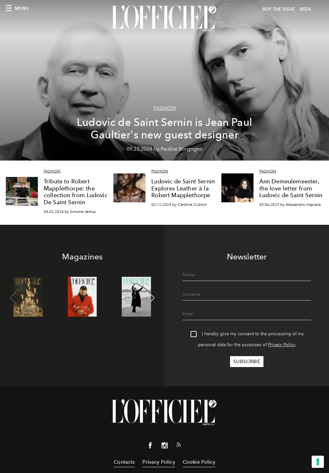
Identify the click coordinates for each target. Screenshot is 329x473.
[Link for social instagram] (164, 446)
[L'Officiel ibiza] (164, 18)
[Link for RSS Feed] (178, 446)
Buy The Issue (278, 9)
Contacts (124, 462)
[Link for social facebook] (150, 446)
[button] (151, 298)
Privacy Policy (282, 344)
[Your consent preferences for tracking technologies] (318, 462)
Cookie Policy (199, 462)
